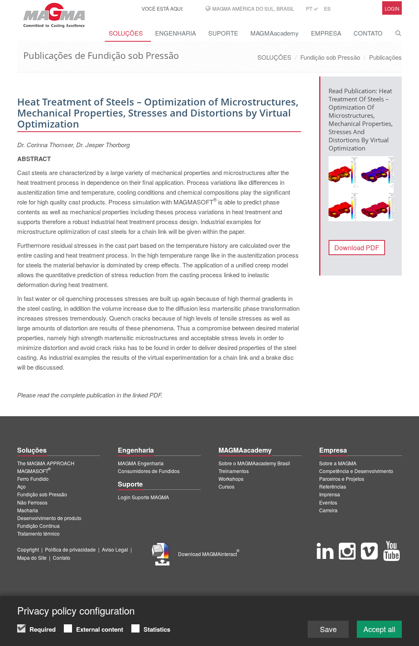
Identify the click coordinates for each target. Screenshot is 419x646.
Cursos (226, 486)
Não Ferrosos (32, 502)
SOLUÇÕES (126, 33)
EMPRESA (326, 33)
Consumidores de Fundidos (149, 470)
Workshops (231, 478)
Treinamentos (234, 470)
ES (327, 8)
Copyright (28, 549)
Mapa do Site (32, 557)
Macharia (27, 510)
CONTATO (368, 33)
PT (309, 8)
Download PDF (356, 247)
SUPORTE (223, 33)
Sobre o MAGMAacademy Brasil (254, 463)
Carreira (328, 510)
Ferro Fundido (33, 478)
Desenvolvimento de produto (49, 517)
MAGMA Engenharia (141, 463)
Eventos (328, 502)
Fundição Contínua (38, 525)
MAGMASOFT (34, 470)
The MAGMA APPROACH (45, 463)
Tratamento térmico (38, 533)
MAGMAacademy (274, 33)
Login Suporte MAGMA (143, 496)
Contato (61, 557)
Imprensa (329, 494)
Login (392, 8)
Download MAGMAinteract (208, 553)
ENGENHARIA (175, 33)
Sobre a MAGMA (337, 463)
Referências (332, 486)
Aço (21, 486)
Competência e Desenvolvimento (356, 470)
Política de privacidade (70, 549)
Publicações (385, 57)
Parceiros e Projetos (341, 478)
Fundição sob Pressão (330, 57)
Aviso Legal (115, 549)
